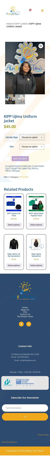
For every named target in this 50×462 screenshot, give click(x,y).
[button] (40, 46)
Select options (14, 224)
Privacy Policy (43, 434)
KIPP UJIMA (20, 23)
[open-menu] (42, 10)
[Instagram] (28, 324)
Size (12, 146)
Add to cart (20, 159)
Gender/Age (12, 137)
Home (9, 23)
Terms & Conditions (9, 442)
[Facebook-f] (21, 324)
